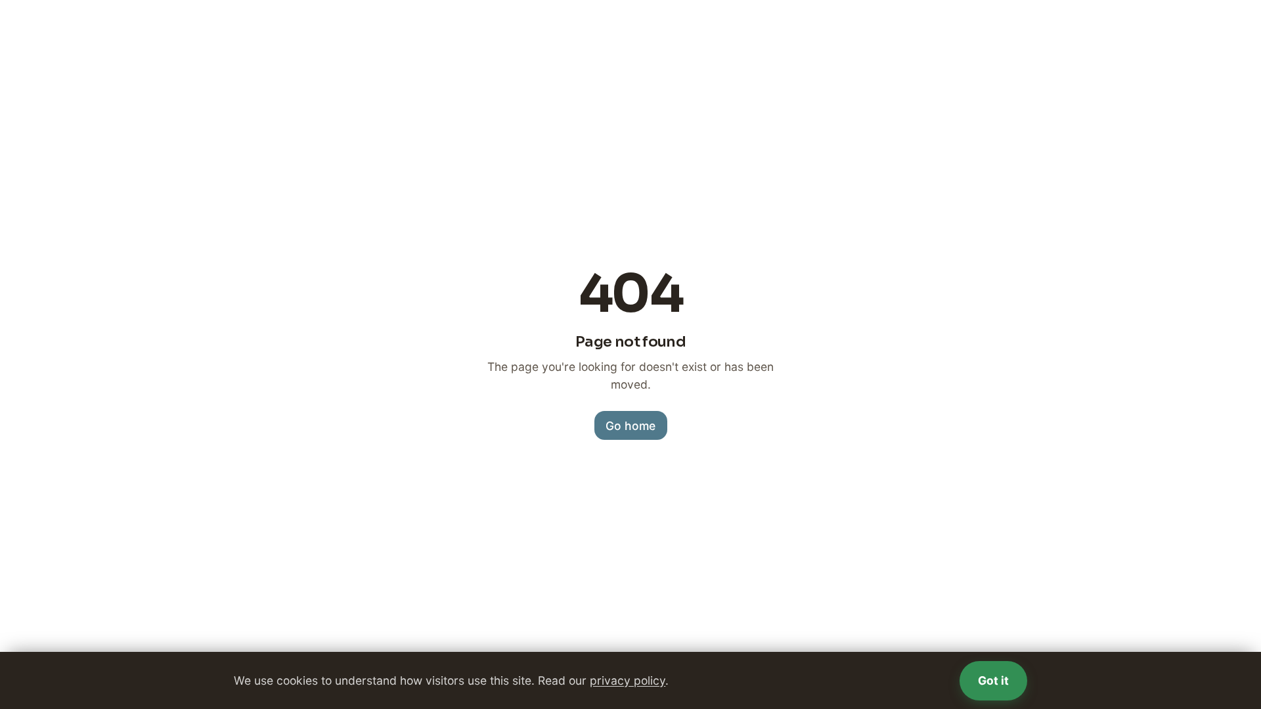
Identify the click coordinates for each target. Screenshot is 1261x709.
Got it (993, 680)
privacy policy (627, 680)
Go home (630, 426)
